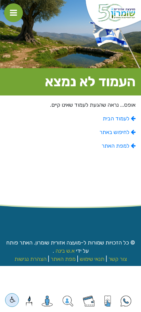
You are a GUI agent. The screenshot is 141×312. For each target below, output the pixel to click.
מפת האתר (63, 259)
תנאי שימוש (92, 259)
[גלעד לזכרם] (29, 301)
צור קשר (117, 259)
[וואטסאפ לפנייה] (125, 301)
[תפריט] (13, 12)
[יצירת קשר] (68, 301)
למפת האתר (116, 146)
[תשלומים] (88, 301)
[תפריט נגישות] (12, 300)
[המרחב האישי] (47, 301)
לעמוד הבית (117, 118)
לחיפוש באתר (115, 132)
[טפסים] (107, 301)
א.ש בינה (64, 251)
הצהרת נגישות (30, 259)
